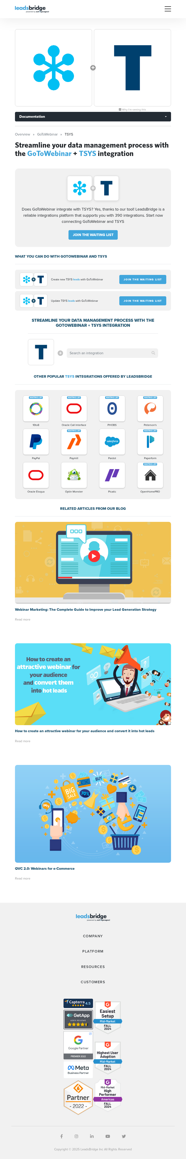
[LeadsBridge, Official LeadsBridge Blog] (32, 8)
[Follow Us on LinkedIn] (92, 1136)
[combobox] (112, 353)
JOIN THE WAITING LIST (93, 234)
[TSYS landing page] (132, 67)
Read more (22, 619)
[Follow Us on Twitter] (124, 1136)
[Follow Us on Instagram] (76, 1136)
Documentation (32, 116)
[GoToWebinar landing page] (53, 67)
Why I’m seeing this (133, 109)
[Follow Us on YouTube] (107, 1136)
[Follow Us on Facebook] (61, 1136)
